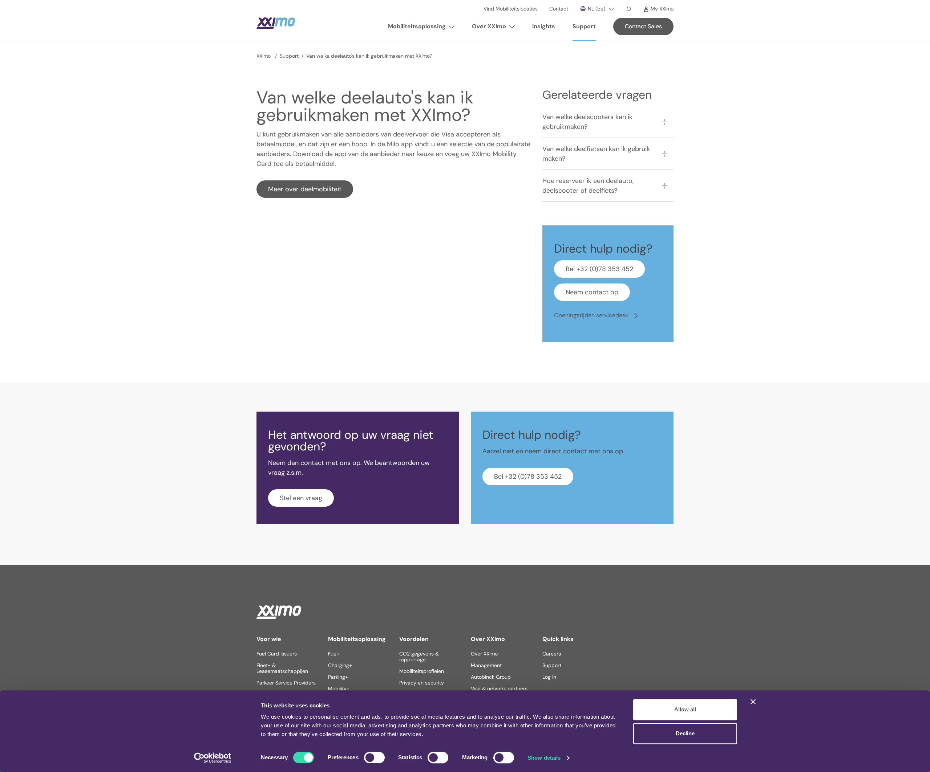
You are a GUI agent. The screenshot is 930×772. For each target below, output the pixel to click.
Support (289, 56)
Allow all (685, 709)
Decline (685, 733)
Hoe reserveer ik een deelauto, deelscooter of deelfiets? (588, 185)
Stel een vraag (301, 498)
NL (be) (595, 8)
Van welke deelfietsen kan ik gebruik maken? (596, 153)
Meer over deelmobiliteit (304, 189)
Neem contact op (592, 292)
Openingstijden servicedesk (592, 315)
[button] (421, 29)
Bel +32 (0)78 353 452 (599, 269)
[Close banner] (753, 701)
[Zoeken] (628, 8)
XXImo (264, 56)
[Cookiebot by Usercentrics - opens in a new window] (212, 757)
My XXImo (661, 8)
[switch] (374, 757)
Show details (544, 758)
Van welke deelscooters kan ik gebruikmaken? (587, 122)
